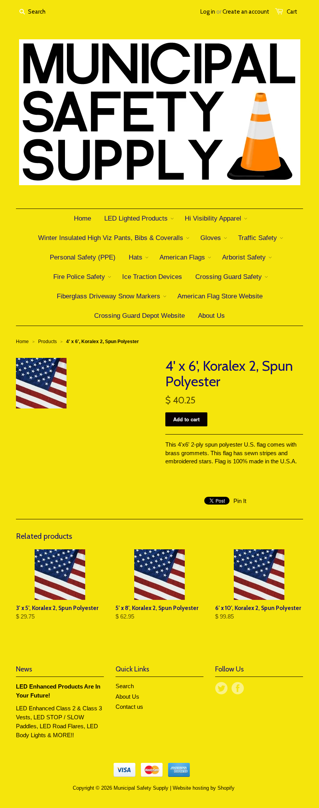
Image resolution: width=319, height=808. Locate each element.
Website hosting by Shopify (204, 788)
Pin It (239, 501)
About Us (127, 696)
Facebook (237, 688)
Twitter (221, 688)
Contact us (129, 706)
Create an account (246, 11)
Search (125, 686)
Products (47, 341)
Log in (207, 11)
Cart (292, 11)
